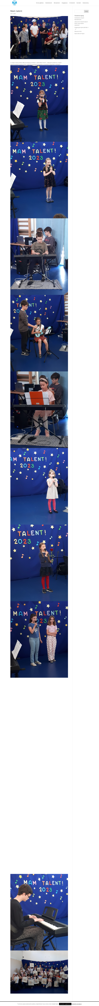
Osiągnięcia (64, 3)
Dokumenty (86, 3)
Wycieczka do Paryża (79, 33)
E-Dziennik (72, 3)
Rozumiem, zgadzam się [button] (65, 1004)
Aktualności (57, 3)
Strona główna (40, 3)
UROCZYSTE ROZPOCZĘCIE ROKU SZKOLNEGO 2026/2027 (81, 23)
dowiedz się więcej (77, 1004)
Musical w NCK (78, 31)
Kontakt (79, 3)
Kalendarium (48, 3)
